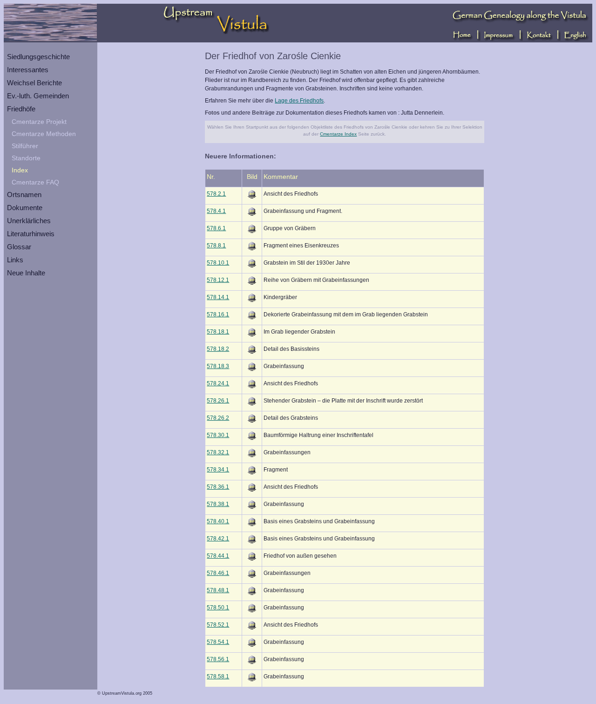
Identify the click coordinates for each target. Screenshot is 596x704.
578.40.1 (218, 521)
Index (20, 170)
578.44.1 (218, 556)
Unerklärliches (29, 221)
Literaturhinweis (30, 234)
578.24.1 (218, 383)
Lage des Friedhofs (299, 100)
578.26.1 (218, 400)
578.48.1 (218, 590)
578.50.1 (218, 607)
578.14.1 (218, 297)
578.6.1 (216, 228)
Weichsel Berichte (34, 83)
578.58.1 (218, 676)
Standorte (26, 158)
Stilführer (25, 146)
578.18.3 (218, 366)
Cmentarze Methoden (44, 133)
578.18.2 (218, 349)
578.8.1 (216, 245)
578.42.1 (218, 538)
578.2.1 (216, 194)
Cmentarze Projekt (39, 121)
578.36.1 (218, 487)
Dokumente (24, 208)
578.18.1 (218, 331)
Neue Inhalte (26, 273)
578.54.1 (218, 642)
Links (15, 260)
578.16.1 (218, 314)
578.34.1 (218, 469)
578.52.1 (218, 625)
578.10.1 (218, 263)
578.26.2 (218, 418)
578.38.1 (218, 504)
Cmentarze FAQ (35, 182)
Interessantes (27, 70)
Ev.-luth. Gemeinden (38, 96)
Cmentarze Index (338, 134)
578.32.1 (218, 452)
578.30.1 (218, 435)
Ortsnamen (24, 194)
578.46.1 (218, 573)
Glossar (19, 247)
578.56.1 (218, 659)
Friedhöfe (21, 109)
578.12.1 (218, 280)
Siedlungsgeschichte (38, 57)
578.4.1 (216, 211)
